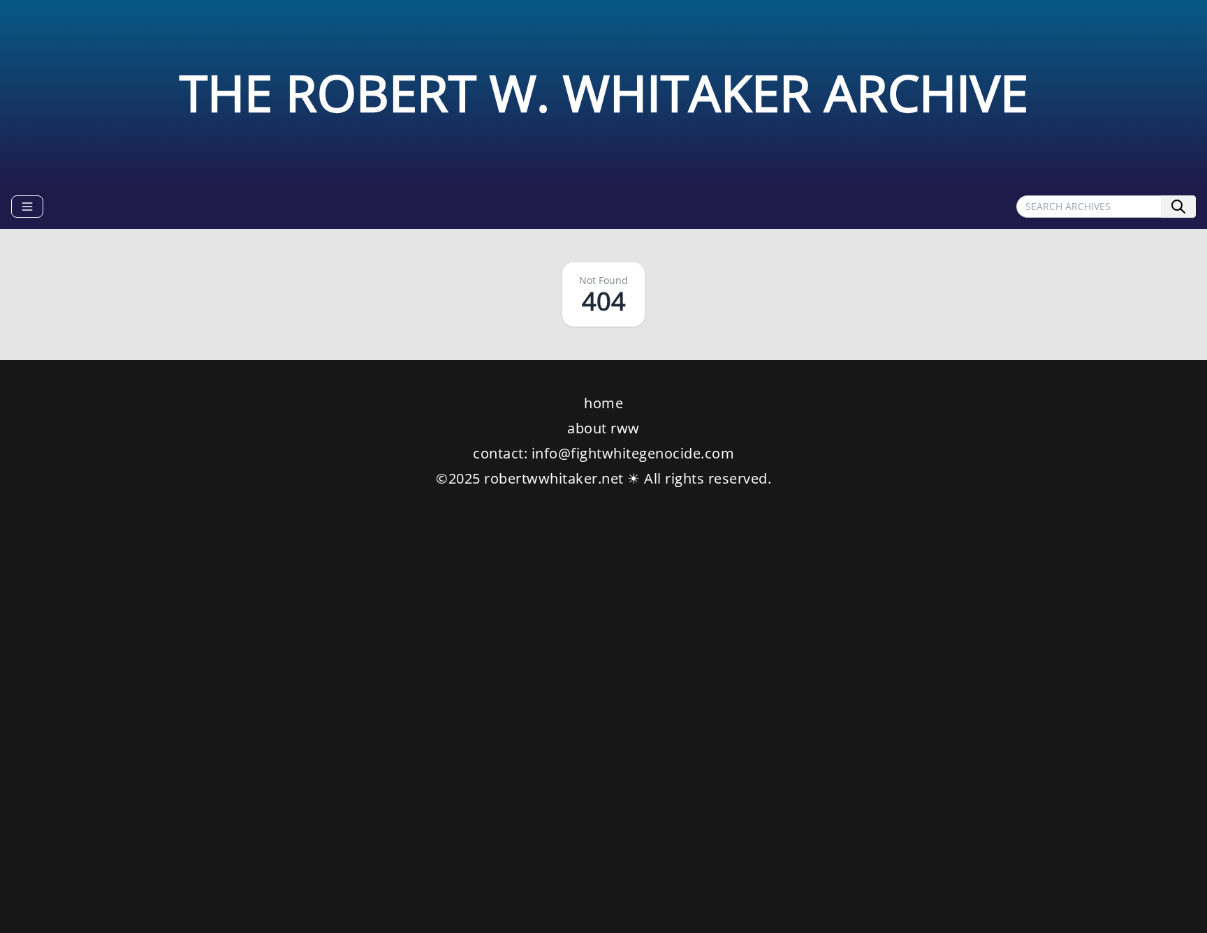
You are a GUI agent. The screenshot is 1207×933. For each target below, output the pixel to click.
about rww (603, 428)
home (603, 403)
